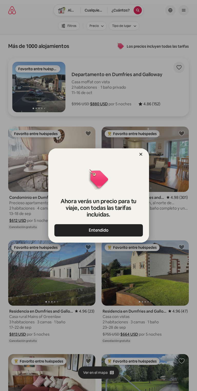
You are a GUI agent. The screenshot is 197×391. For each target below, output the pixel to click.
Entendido (99, 230)
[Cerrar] (141, 154)
